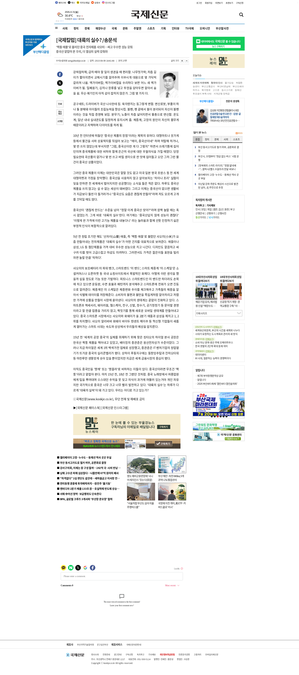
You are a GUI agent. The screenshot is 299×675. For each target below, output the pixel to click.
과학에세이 (204, 351)
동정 (227, 209)
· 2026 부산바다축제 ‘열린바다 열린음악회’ (216, 383)
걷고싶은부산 (102, 644)
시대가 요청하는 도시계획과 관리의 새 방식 (216, 334)
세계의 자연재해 (201, 82)
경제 (87, 28)
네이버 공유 (60, 92)
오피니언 (205, 28)
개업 (209, 209)
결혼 (215, 209)
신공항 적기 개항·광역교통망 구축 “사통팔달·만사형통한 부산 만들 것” (231, 307)
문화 (125, 28)
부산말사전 (222, 28)
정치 (76, 28)
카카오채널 (84, 2)
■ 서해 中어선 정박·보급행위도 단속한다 (79, 494)
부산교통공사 (208, 86)
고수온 (216, 90)
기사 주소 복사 (60, 113)
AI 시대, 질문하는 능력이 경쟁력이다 (213, 358)
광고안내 (117, 654)
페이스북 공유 (60, 75)
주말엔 (137, 28)
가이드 (201, 217)
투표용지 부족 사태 (202, 93)
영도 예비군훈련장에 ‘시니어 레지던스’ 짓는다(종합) (140, 478)
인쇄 (60, 104)
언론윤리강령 (184, 654)
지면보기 (219, 2)
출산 (221, 209)
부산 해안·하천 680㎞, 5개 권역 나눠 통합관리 (171, 478)
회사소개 (95, 654)
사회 (65, 28)
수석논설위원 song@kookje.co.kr (71, 60)
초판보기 (229, 2)
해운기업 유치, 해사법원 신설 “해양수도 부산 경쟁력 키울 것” (206, 305)
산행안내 (200, 213)
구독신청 (239, 2)
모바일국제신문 (211, 654)
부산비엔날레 (223, 86)
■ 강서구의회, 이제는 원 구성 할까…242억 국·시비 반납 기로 (90, 468)
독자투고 (140, 654)
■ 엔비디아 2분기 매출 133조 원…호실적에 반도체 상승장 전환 (91, 488)
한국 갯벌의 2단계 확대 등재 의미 (211, 346)
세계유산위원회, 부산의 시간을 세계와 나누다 (217, 330)
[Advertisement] (219, 247)
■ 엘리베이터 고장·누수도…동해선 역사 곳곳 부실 (84, 457)
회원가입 (208, 2)
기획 (163, 28)
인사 (198, 209)
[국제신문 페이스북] (88, 407)
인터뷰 (175, 28)
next (242, 404)
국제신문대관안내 (133, 644)
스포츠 (151, 28)
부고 (232, 209)
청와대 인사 (217, 82)
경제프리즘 (204, 339)
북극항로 (206, 90)
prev (195, 404)
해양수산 (101, 28)
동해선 (238, 90)
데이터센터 (200, 354)
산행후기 (211, 213)
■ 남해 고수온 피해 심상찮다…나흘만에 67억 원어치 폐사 (88, 473)
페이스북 (62, 2)
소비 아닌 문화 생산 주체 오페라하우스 (214, 342)
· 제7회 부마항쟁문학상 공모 (209, 375)
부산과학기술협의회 (85, 644)
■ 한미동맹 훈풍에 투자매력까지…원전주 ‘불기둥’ (84, 483)
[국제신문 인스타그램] (115, 407)
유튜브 (97, 2)
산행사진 (222, 213)
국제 (114, 28)
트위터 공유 (60, 83)
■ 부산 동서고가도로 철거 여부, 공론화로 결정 (81, 462)
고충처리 (197, 654)
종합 (197, 139)
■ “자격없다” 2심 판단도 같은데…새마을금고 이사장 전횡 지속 (91, 478)
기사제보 (152, 654)
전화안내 (106, 654)
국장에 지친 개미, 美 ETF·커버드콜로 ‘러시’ (172, 505)
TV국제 (189, 28)
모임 (203, 209)
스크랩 (60, 122)
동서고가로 (227, 90)
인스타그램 (110, 2)
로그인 (199, 2)
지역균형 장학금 (222, 93)
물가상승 (229, 82)
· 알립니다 (201, 379)
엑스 (73, 2)
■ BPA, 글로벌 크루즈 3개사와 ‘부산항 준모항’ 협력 (84, 499)
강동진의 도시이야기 (208, 326)
